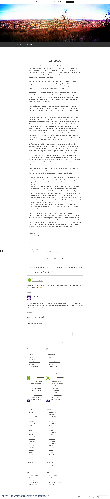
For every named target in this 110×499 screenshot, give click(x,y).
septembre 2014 (33, 443)
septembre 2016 (33, 423)
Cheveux (31, 357)
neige (57, 252)
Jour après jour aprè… (36, 388)
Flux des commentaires (35, 482)
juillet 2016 (32, 425)
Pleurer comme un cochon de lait (37, 267)
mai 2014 (31, 452)
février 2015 (32, 436)
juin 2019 (31, 421)
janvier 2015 (32, 439)
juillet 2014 (32, 447)
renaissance (66, 252)
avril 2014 (31, 454)
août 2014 (31, 445)
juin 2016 (31, 428)
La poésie (31, 364)
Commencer (70, 1)
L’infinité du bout (33, 366)
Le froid (40, 399)
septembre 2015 (33, 432)
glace (43, 252)
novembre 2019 (33, 417)
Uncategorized (33, 465)
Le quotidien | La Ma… (37, 381)
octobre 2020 (32, 412)
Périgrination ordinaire (35, 360)
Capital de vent (37, 390)
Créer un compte (33, 475)
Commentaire (77, 334)
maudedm (45, 250)
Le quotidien (40, 377)
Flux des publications (34, 480)
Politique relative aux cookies (40, 496)
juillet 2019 (32, 419)
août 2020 (31, 414)
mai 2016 (31, 430)
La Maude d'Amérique (26, 44)
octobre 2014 (32, 441)
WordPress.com (33, 484)
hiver (46, 252)
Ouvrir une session (34, 478)
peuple (61, 252)
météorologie (51, 252)
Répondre (29, 292)
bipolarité (33, 252)
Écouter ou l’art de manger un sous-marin (70, 267)
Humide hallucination (34, 362)
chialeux (39, 252)
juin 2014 (31, 450)
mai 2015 (31, 434)
